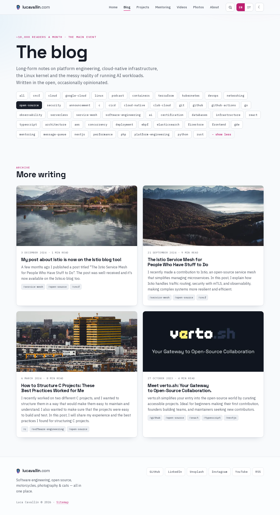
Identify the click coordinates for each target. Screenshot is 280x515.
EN (240, 7)
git (181, 105)
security (54, 105)
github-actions (224, 105)
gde (237, 124)
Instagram (220, 471)
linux (99, 95)
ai (150, 115)
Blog (127, 7)
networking (235, 95)
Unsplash (197, 471)
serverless (59, 115)
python (183, 134)
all (22, 95)
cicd (112, 105)
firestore (196, 124)
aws (77, 124)
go (246, 105)
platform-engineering (152, 134)
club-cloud (162, 105)
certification (172, 115)
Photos (198, 7)
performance (103, 134)
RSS (258, 471)
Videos (182, 7)
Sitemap (62, 502)
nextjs (80, 134)
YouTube (241, 471)
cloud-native (134, 105)
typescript (28, 124)
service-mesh (86, 115)
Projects (142, 7)
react (253, 115)
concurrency (97, 124)
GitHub (155, 471)
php (123, 134)
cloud (52, 95)
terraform (166, 95)
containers (141, 95)
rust (200, 134)
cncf (36, 95)
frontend (219, 124)
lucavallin (36, 7)
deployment (124, 124)
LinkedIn (175, 471)
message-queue (55, 134)
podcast (118, 95)
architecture (55, 124)
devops (213, 95)
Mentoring (163, 7)
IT (249, 7)
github (198, 105)
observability (30, 115)
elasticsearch (168, 124)
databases (200, 115)
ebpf (145, 124)
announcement (79, 105)
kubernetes (191, 95)
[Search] (230, 7)
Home (113, 7)
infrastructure (228, 115)
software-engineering (123, 115)
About (214, 7)
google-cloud (75, 95)
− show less (221, 134)
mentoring (27, 134)
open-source (29, 105)
